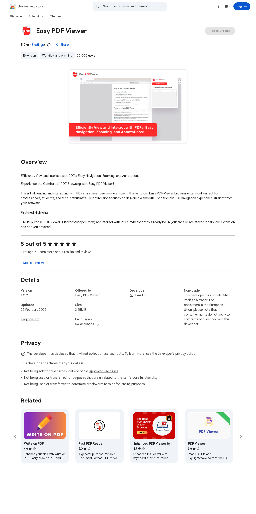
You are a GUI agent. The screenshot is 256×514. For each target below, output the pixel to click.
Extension (29, 55)
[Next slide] (241, 436)
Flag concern (30, 319)
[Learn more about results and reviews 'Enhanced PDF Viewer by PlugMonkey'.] (143, 448)
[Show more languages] (97, 324)
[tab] (16, 16)
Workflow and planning (57, 55)
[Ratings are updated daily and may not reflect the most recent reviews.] (49, 45)
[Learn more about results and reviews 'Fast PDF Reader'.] (89, 448)
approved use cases (103, 371)
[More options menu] (218, 6)
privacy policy (185, 354)
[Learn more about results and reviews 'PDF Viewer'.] (198, 448)
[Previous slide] (15, 436)
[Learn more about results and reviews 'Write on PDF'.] (34, 448)
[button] (227, 7)
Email (139, 295)
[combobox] (135, 6)
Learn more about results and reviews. (65, 252)
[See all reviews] (34, 263)
